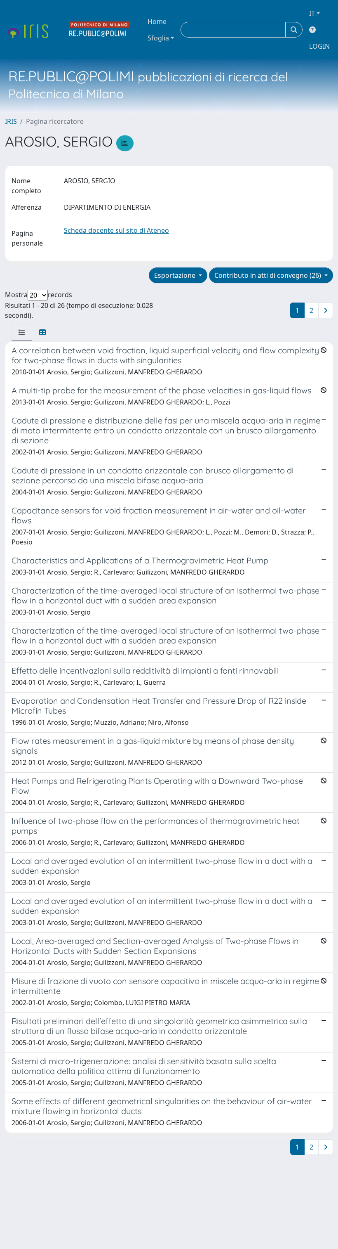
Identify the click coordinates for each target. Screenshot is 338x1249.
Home (157, 21)
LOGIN (319, 46)
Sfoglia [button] (158, 38)
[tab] (22, 332)
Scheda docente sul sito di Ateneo (116, 230)
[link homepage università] (100, 30)
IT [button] (312, 13)
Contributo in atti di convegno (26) (268, 275)
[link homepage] (30, 30)
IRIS (11, 121)
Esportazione (175, 275)
